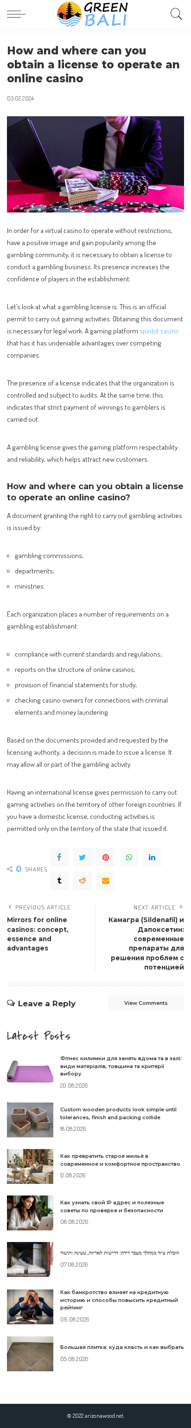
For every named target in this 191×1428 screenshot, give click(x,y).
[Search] (174, 14)
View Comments (146, 1003)
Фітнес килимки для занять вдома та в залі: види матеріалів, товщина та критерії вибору (121, 1066)
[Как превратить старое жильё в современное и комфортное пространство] (30, 1166)
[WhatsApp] (129, 857)
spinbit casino (159, 330)
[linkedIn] (152, 857)
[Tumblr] (59, 880)
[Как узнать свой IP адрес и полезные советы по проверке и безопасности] (30, 1213)
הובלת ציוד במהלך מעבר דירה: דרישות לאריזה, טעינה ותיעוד (119, 1252)
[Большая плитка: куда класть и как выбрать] (30, 1353)
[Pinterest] (105, 857)
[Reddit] (82, 880)
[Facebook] (59, 857)
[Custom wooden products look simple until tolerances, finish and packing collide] (30, 1120)
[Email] (105, 880)
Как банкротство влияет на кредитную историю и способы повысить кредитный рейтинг (119, 1300)
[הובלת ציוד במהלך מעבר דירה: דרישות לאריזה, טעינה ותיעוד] (30, 1259)
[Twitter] (82, 857)
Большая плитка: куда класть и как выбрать (122, 1347)
